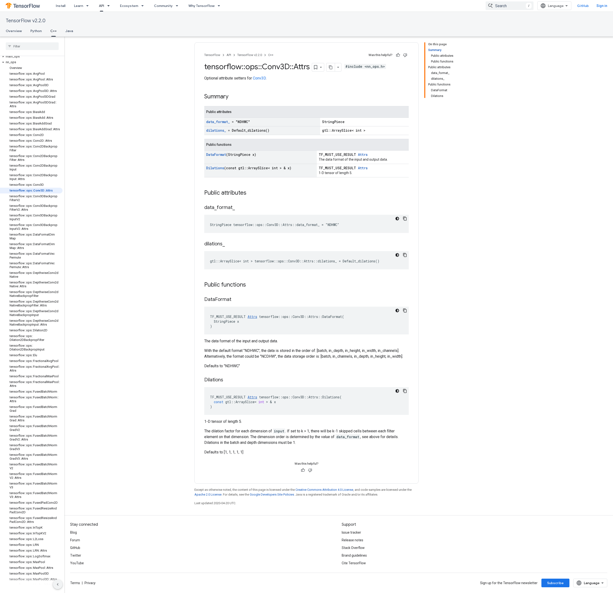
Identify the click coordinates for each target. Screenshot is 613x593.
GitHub (583, 6)
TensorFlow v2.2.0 (25, 21)
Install (60, 6)
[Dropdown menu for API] (110, 5)
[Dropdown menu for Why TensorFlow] (220, 5)
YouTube (77, 563)
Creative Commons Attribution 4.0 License (324, 489)
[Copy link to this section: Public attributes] (251, 193)
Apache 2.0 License (207, 494)
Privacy (90, 583)
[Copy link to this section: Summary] (233, 97)
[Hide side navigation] (57, 584)
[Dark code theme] (397, 218)
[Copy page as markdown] (330, 67)
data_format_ (218, 121)
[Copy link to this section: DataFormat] (236, 300)
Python (36, 31)
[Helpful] (398, 55)
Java (69, 31)
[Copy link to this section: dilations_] (229, 244)
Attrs (363, 154)
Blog (73, 532)
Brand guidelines (354, 555)
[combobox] (510, 5)
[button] (31, 56)
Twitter (75, 555)
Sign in (601, 6)
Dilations (215, 168)
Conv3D (259, 78)
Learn (78, 6)
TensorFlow (212, 55)
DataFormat (216, 154)
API (101, 6)
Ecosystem (129, 6)
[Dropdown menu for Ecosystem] (144, 5)
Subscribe (555, 583)
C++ (53, 31)
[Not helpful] (405, 55)
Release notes (352, 540)
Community (163, 6)
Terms (75, 583)
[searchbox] (32, 46)
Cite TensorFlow (354, 563)
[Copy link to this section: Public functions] (250, 285)
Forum (75, 540)
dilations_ (216, 130)
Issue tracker (351, 532)
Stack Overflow (353, 548)
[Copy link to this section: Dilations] (228, 380)
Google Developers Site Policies (272, 494)
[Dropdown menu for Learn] (89, 5)
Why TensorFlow (201, 6)
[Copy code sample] (405, 218)
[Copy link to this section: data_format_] (239, 208)
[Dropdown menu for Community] (178, 5)
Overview (14, 31)
